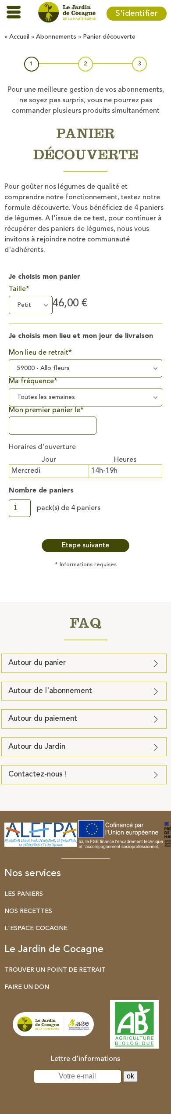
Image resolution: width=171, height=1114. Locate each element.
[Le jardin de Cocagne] (67, 13)
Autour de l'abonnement (50, 691)
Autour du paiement (42, 718)
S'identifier (136, 13)
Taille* (19, 289)
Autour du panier (37, 663)
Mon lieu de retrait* (40, 352)
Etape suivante (85, 545)
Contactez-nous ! (37, 774)
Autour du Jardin (36, 747)
